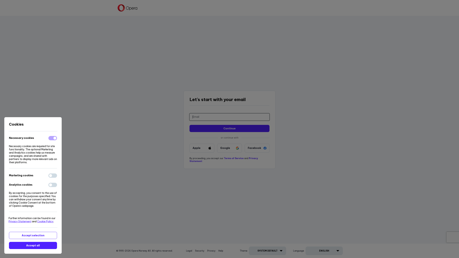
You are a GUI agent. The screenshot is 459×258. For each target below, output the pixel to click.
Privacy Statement (20, 221)
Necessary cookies (21, 138)
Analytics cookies (20, 184)
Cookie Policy (45, 221)
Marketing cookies (21, 175)
